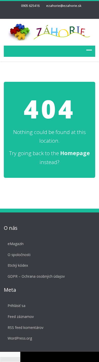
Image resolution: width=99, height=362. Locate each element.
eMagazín (16, 243)
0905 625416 (30, 5)
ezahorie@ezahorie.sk (63, 5)
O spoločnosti (19, 254)
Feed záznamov (21, 316)
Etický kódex (18, 265)
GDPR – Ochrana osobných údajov (36, 276)
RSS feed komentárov (25, 327)
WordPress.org (20, 338)
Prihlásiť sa (16, 305)
